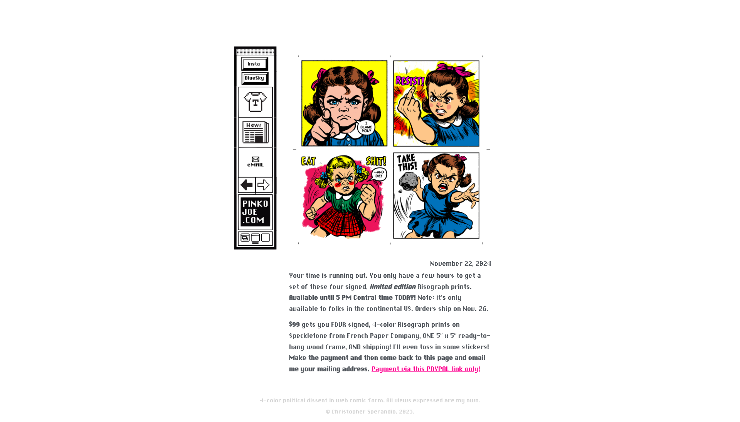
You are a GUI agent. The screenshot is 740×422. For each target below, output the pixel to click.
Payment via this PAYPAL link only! (426, 369)
